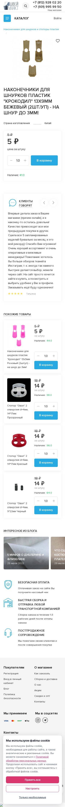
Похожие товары (17, 314)
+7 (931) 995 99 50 (47, 7)
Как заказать (42, 673)
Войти (57, 18)
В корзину (44, 160)
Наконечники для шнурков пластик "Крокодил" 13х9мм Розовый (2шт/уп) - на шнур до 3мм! (18, 359)
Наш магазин (54, 10)
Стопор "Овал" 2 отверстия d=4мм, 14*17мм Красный (17, 459)
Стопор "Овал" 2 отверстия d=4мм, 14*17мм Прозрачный (17, 411)
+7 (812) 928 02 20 (47, 2)
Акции (37, 690)
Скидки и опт (42, 696)
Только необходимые (32, 797)
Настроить (32, 788)
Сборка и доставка (45, 679)
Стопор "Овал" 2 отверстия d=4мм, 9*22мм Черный (17, 507)
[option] (32, 58)
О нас (37, 684)
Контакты (39, 701)
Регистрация (11, 673)
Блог (6, 688)
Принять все (32, 779)
